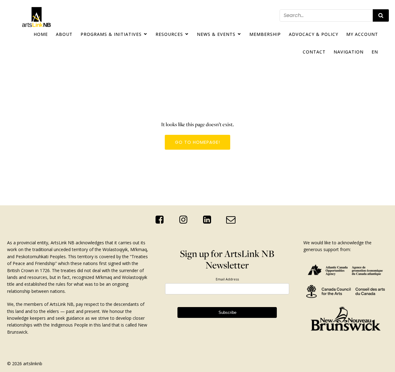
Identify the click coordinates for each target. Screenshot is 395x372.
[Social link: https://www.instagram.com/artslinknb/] (186, 219)
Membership (265, 34)
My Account (362, 34)
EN (375, 52)
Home (41, 34)
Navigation (349, 52)
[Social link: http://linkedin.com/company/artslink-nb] (209, 219)
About (64, 34)
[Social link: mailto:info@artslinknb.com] (233, 219)
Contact (314, 52)
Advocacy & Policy (313, 34)
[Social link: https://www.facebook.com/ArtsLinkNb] (162, 219)
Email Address (227, 279)
